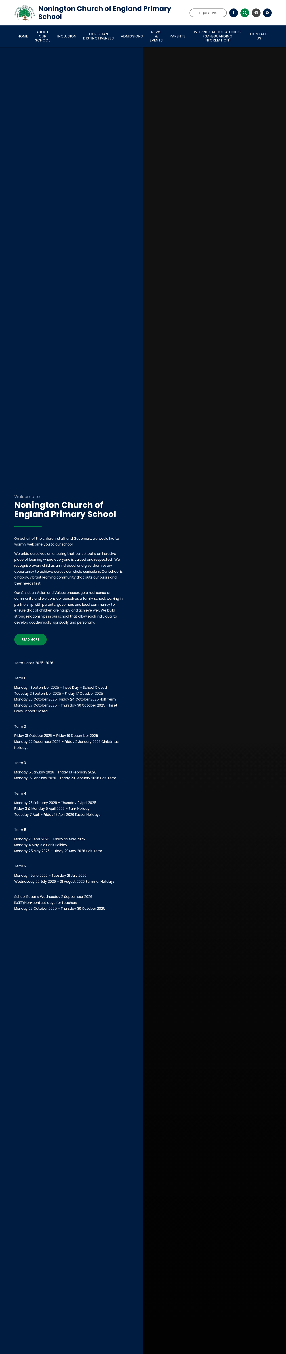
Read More (30, 639)
